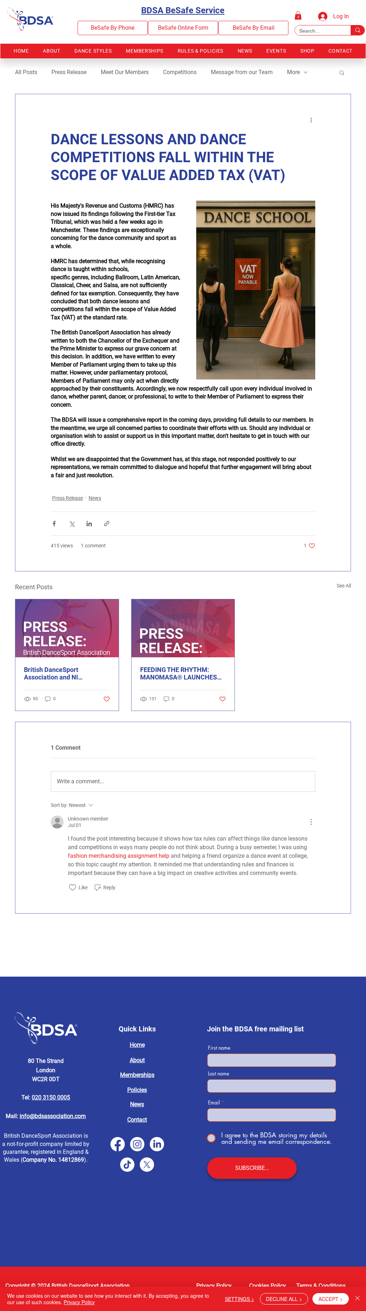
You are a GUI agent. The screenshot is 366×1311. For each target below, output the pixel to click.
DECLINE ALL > (284, 1298)
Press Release (68, 72)
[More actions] (311, 120)
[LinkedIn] (157, 1144)
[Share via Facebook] (54, 523)
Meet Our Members (125, 72)
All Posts (26, 72)
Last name (218, 1073)
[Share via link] (106, 523)
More (293, 72)
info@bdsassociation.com (53, 1116)
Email (214, 1102)
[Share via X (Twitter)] (71, 523)
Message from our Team (242, 72)
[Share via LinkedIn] (89, 523)
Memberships (137, 1074)
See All (344, 586)
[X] (147, 1164)
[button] (298, 15)
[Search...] (358, 30)
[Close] (357, 1298)
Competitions (180, 72)
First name (219, 1047)
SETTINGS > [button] (239, 1298)
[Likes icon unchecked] (72, 887)
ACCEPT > (330, 1298)
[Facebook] (117, 1144)
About (137, 1060)
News (95, 498)
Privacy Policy (79, 1302)
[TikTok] (127, 1164)
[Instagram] (137, 1144)
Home (137, 1044)
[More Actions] (311, 822)
